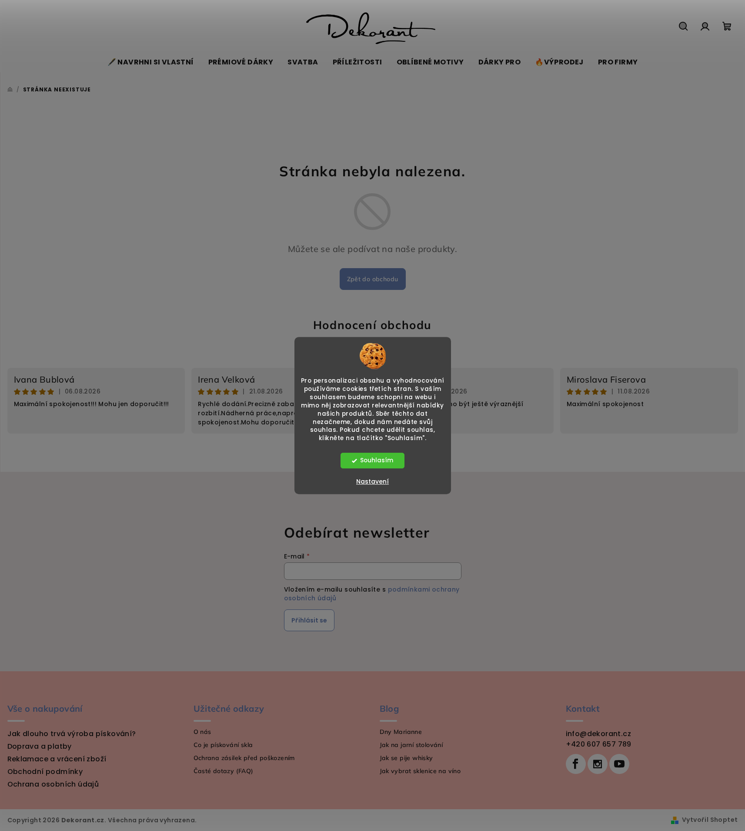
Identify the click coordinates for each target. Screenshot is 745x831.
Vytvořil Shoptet (710, 819)
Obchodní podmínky (45, 772)
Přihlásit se (309, 620)
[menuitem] (150, 62)
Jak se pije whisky (406, 758)
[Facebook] (576, 764)
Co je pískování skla (223, 745)
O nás (202, 732)
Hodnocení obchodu (372, 325)
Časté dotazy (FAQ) (224, 771)
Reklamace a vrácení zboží (57, 759)
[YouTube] (619, 764)
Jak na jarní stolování (411, 745)
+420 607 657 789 (598, 744)
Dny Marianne (401, 732)
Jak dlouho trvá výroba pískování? (71, 734)
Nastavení (372, 481)
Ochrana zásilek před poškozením (244, 758)
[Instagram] (598, 764)
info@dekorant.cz (598, 734)
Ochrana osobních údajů (53, 784)
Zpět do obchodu (372, 279)
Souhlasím (376, 460)
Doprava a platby (39, 746)
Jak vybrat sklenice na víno (420, 771)
